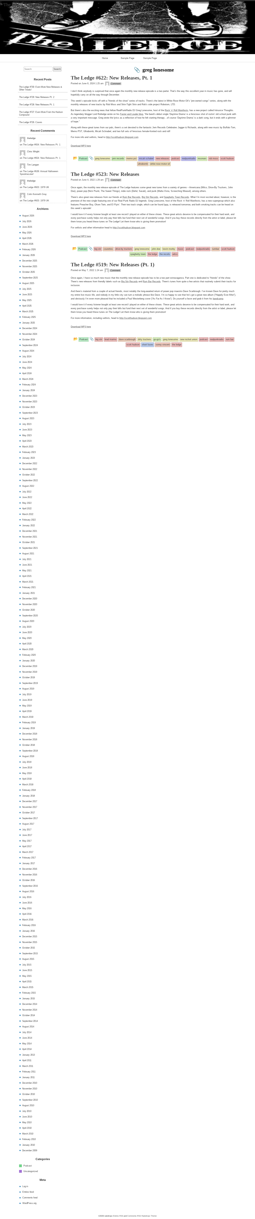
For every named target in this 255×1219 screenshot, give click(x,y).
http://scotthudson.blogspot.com (122, 137)
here (166, 204)
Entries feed (28, 1192)
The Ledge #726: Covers (30, 122)
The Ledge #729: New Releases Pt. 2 (36, 97)
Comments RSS (134, 1216)
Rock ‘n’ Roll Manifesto (176, 110)
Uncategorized (30, 1171)
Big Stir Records (150, 197)
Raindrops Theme (149, 1216)
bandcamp (218, 298)
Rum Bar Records (131, 197)
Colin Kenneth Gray (37, 194)
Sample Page (127, 58)
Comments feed (29, 1197)
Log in (25, 1186)
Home (105, 58)
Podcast (27, 1165)
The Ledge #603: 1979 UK (36, 187)
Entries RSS (118, 1216)
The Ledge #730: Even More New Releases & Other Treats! (40, 88)
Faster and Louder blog (131, 114)
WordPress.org (29, 1203)
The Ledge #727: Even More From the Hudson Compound (41, 113)
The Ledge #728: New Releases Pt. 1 (36, 104)
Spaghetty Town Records (176, 197)
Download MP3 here (81, 146)
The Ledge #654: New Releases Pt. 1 (41, 144)
